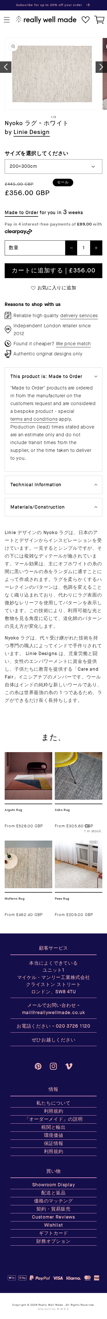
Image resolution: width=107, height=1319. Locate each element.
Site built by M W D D (53, 1309)
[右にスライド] (101, 67)
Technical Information (36, 485)
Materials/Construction (37, 507)
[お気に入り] (85, 20)
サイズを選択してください (37, 153)
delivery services (79, 315)
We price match (73, 344)
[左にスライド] (5, 67)
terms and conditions (34, 419)
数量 (13, 248)
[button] (7, 20)
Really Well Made (50, 1305)
